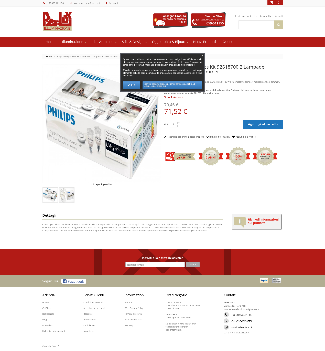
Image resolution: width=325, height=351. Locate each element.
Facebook (75, 281)
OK (132, 85)
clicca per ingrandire (102, 184)
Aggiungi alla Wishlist (246, 136)
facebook (113, 3)
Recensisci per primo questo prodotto (185, 136)
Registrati (88, 313)
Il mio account (243, 16)
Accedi (279, 16)
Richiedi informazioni (219, 136)
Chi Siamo (47, 308)
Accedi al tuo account (94, 308)
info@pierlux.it (93, 3)
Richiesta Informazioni (53, 331)
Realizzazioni (48, 313)
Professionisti (90, 319)
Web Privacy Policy (134, 308)
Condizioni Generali (93, 302)
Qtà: (166, 124)
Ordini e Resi (89, 325)
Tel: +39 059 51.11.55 (241, 314)
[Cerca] (278, 24)
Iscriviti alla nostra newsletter (162, 258)
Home (49, 56)
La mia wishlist (263, 16)
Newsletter (88, 331)
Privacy (128, 302)
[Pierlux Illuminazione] (62, 21)
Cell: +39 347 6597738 (241, 321)
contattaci (79, 3)
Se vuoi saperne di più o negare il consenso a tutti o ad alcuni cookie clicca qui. (169, 85)
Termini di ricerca (133, 313)
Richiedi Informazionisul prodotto (263, 221)
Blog (44, 319)
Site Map (129, 325)
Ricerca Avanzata (133, 319)
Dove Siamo (48, 325)
